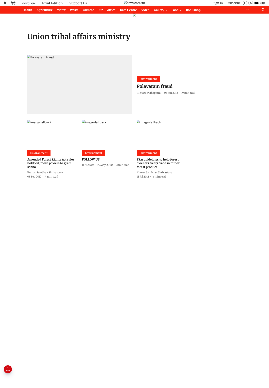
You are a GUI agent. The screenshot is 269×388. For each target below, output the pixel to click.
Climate (88, 10)
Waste (74, 10)
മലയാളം (29, 3)
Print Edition (52, 3)
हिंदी (13, 3)
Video (145, 10)
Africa (111, 10)
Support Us (78, 3)
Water (61, 10)
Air (100, 10)
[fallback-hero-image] (79, 84)
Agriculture (45, 10)
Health (27, 10)
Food (175, 10)
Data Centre (128, 10)
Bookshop (193, 10)
